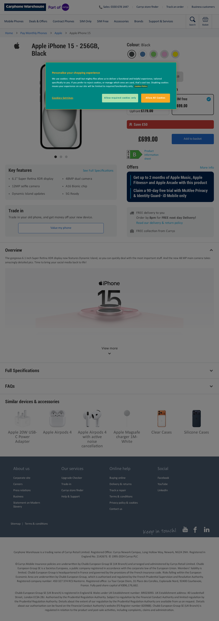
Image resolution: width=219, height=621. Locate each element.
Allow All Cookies (156, 98)
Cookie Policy (141, 86)
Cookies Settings (62, 98)
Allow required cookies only (120, 98)
